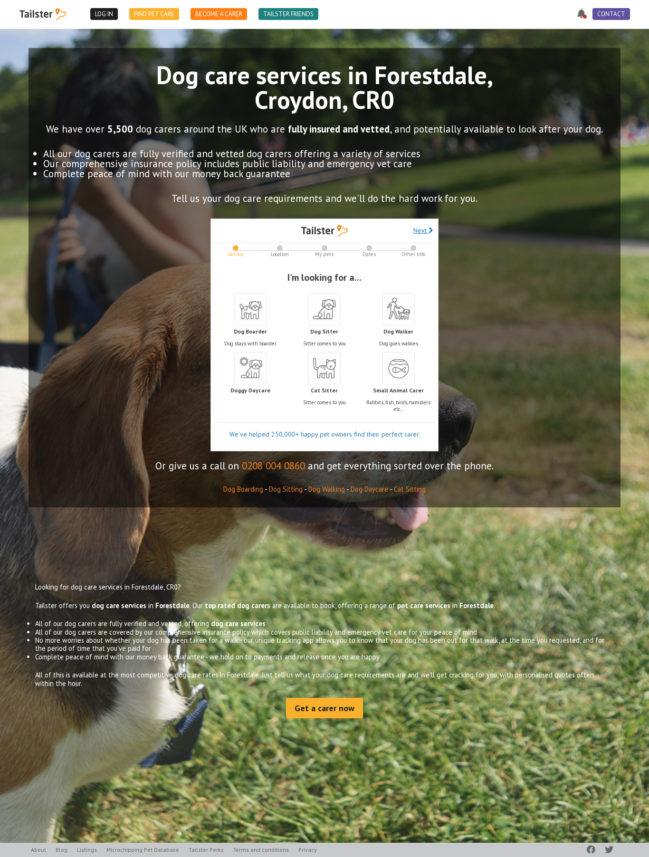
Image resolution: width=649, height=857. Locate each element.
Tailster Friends (288, 14)
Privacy (307, 849)
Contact (611, 14)
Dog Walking (326, 489)
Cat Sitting (410, 489)
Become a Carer (218, 14)
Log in (104, 14)
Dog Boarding (243, 489)
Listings (87, 849)
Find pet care (154, 14)
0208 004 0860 (273, 465)
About (38, 849)
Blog (61, 849)
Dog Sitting (286, 489)
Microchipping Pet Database (142, 849)
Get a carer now (324, 708)
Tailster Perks (206, 849)
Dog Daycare (369, 489)
